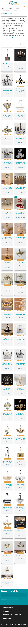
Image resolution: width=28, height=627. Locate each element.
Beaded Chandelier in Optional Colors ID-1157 (20, 364)
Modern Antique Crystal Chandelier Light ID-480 (7, 115)
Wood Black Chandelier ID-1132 (7, 389)
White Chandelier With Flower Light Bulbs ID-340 (20, 486)
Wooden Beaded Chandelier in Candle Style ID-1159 (7, 364)
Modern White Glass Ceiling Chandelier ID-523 (7, 463)
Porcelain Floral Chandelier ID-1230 (20, 313)
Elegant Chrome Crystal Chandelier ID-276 (20, 509)
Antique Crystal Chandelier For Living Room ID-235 (7, 138)
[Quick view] (9, 62)
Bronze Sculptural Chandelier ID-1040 (20, 414)
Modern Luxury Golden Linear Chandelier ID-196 (20, 532)
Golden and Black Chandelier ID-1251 (7, 263)
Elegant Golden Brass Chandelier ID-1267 (7, 239)
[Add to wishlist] (5, 62)
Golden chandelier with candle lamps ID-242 (7, 532)
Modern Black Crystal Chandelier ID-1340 (7, 163)
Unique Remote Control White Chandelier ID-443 (20, 115)
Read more (15, 37)
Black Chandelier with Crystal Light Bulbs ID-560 (20, 90)
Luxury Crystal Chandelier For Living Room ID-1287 (7, 214)
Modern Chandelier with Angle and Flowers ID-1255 (20, 239)
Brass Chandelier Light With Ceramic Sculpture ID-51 (20, 557)
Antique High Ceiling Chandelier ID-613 (20, 439)
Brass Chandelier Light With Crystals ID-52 (7, 557)
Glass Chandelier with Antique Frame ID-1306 (7, 188)
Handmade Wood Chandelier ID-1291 (7, 89)
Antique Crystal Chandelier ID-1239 (7, 288)
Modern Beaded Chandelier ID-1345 (20, 137)
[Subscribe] (25, 595)
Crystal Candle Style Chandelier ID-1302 (20, 188)
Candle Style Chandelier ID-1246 (20, 263)
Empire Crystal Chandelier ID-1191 (7, 338)
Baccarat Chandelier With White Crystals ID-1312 (20, 163)
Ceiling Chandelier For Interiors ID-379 (7, 485)
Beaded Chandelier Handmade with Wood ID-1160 (20, 339)
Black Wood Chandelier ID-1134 (20, 64)
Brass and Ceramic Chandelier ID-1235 (20, 288)
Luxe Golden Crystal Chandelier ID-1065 (7, 414)
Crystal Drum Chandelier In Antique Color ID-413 (20, 463)
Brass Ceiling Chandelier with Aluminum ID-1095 (20, 389)
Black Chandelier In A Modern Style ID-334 (7, 509)
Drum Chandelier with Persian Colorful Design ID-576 (7, 65)
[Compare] (7, 62)
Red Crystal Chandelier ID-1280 (20, 213)
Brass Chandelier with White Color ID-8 (7, 581)
